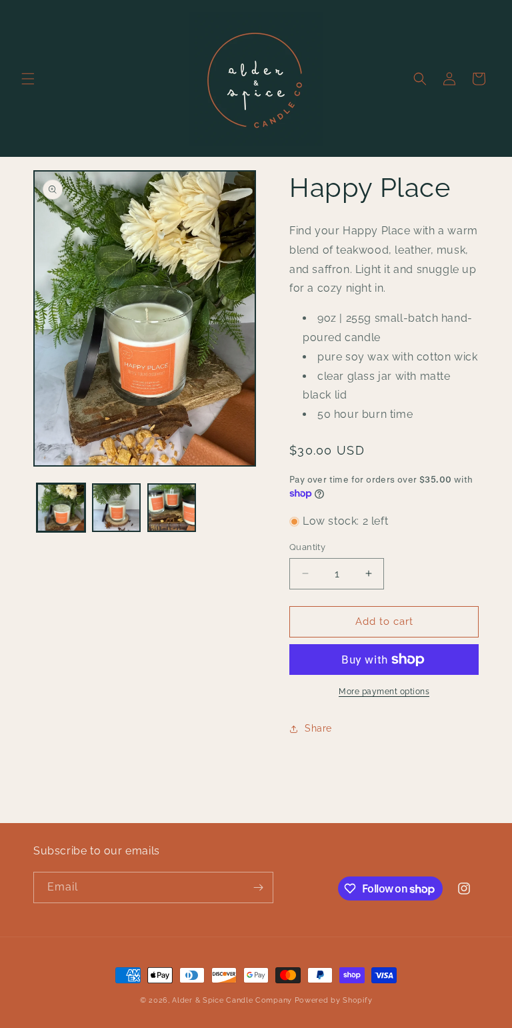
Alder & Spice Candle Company (232, 1000)
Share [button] (318, 728)
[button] (28, 78)
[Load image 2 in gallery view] (116, 507)
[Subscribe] (258, 887)
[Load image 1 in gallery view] (61, 507)
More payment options (384, 691)
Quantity (307, 547)
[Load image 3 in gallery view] (171, 507)
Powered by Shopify (334, 1000)
